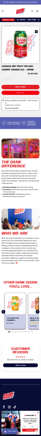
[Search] (32, 11)
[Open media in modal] (36, 31)
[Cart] (37, 11)
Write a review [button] (21, 365)
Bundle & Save (8, 20)
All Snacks (21, 20)
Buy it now (20, 93)
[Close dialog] (38, 412)
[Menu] (3, 11)
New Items (32, 20)
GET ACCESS (30, 430)
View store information (12, 108)
